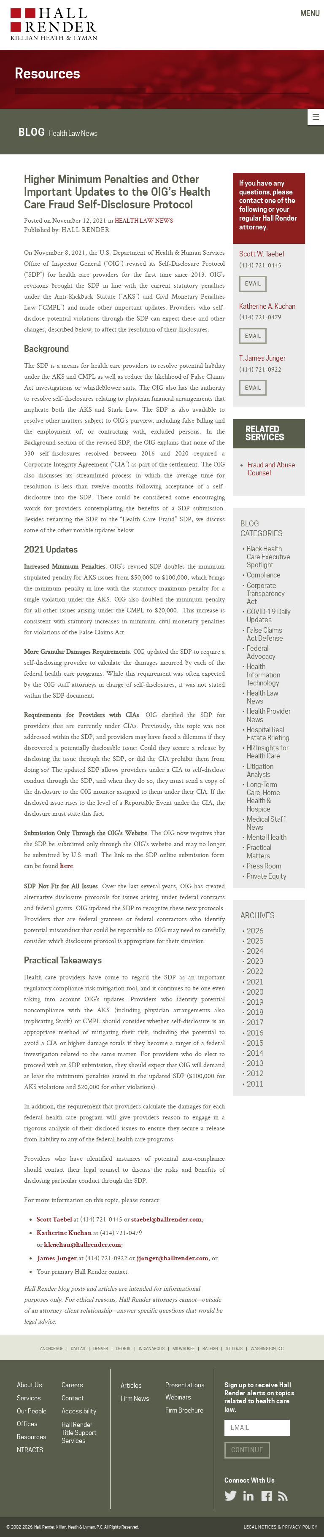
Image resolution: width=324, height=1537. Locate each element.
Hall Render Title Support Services (79, 1433)
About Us (29, 1385)
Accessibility (79, 1411)
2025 (255, 941)
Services (29, 1398)
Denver (100, 1348)
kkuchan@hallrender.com (82, 1245)
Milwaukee (183, 1348)
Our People (31, 1411)
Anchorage (51, 1348)
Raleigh (210, 1348)
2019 (255, 1002)
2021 (255, 982)
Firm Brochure (184, 1410)
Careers (72, 1385)
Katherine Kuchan (64, 1233)
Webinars (178, 1397)
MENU (310, 13)
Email (253, 283)
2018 (255, 1012)
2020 (255, 992)
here (66, 866)
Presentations (185, 1385)
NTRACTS (30, 1450)
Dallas (78, 1348)
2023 (255, 961)
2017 (255, 1023)
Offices (27, 1424)
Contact (73, 1398)
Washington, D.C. (267, 1348)
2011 (255, 1084)
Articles (131, 1385)
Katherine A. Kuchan (267, 306)
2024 (255, 951)
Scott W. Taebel (261, 254)
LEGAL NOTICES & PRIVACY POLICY (281, 1526)
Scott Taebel (54, 1220)
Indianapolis (152, 1348)
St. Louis (234, 1348)
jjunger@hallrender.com (172, 1259)
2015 (255, 1043)
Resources (31, 1437)
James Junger (57, 1259)
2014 (255, 1053)
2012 (255, 1074)
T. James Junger (262, 358)
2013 (255, 1064)
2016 (255, 1033)
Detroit (123, 1348)
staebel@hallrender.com (166, 1220)
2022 (255, 972)
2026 (255, 931)
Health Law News (144, 220)
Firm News (135, 1398)
